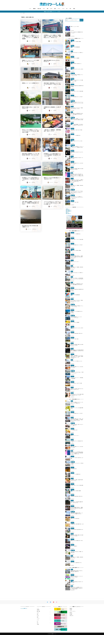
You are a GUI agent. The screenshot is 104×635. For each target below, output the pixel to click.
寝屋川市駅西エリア (68, 210)
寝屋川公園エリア (68, 213)
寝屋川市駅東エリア (68, 211)
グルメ (44, 8)
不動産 (74, 8)
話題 (55, 8)
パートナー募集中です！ (24, 608)
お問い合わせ (71, 615)
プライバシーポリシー (73, 611)
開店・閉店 (39, 8)
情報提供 (34, 8)
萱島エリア (67, 212)
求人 (67, 8)
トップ (30, 8)
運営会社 (71, 612)
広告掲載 (71, 614)
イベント (59, 8)
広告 (70, 8)
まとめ (51, 8)
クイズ (63, 8)
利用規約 (71, 609)
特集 (47, 8)
